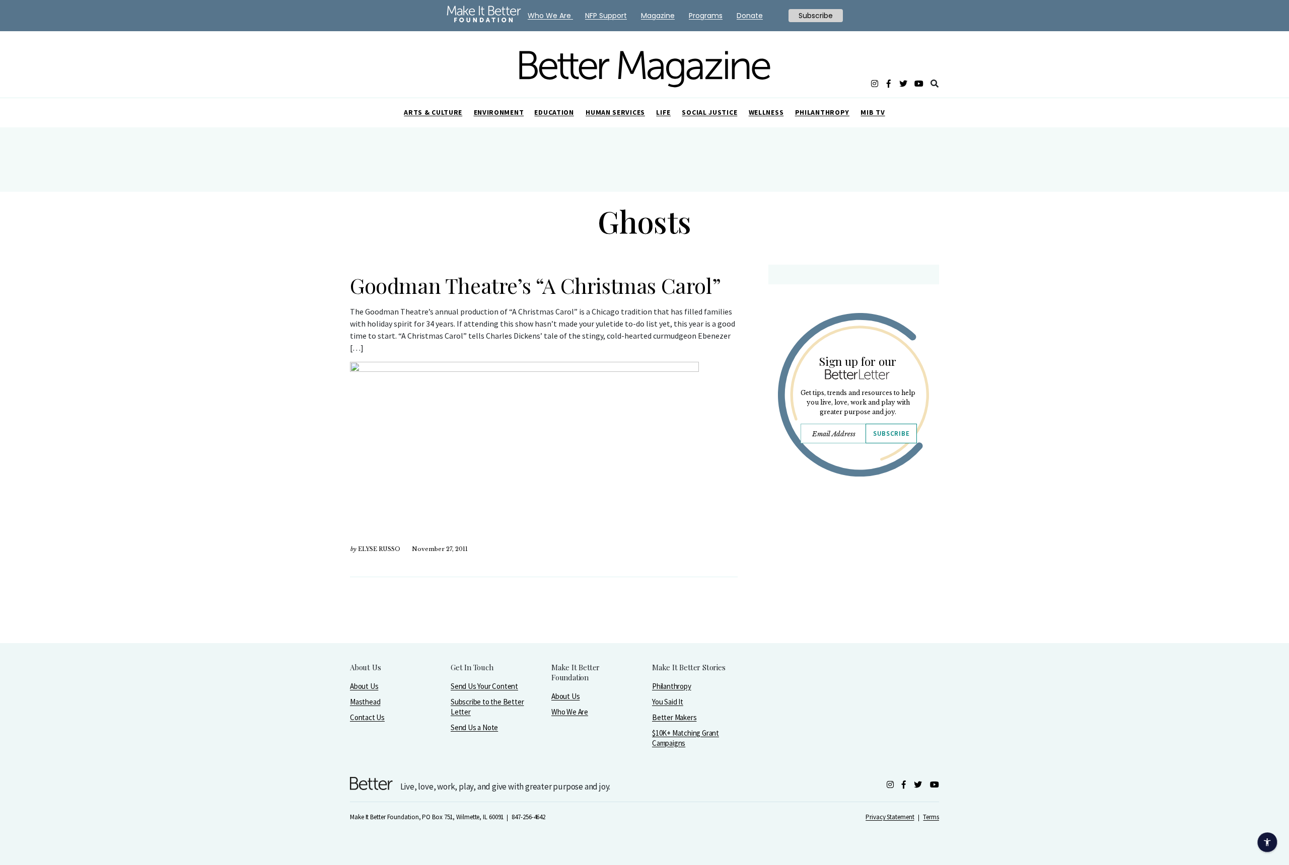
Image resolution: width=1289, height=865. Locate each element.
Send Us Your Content (484, 686)
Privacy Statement (890, 817)
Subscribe (891, 433)
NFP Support (606, 16)
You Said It (667, 701)
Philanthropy (822, 112)
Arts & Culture (433, 112)
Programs (706, 16)
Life (663, 112)
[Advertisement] (853, 572)
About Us (364, 686)
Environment (499, 112)
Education (554, 112)
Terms (931, 817)
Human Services (615, 112)
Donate (750, 16)
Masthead (365, 701)
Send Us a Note (474, 727)
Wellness (766, 112)
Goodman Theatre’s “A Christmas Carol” (535, 285)
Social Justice (709, 112)
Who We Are (569, 712)
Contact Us (367, 717)
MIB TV (873, 112)
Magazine (658, 16)
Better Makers (674, 717)
